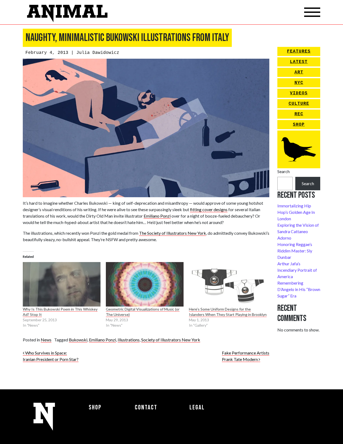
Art (298, 72)
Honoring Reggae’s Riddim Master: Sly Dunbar (294, 251)
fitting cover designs (209, 209)
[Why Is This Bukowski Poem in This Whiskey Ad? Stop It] (61, 284)
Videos (299, 93)
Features (299, 51)
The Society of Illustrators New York (172, 233)
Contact (146, 407)
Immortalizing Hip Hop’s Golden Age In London (296, 212)
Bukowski (78, 339)
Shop (299, 124)
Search (283, 171)
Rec (298, 114)
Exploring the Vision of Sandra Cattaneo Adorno (298, 231)
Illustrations (129, 339)
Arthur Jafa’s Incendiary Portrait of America (297, 270)
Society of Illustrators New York (170, 339)
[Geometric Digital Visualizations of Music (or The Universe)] (145, 284)
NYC (298, 82)
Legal (197, 407)
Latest (299, 61)
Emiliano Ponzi (157, 215)
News (46, 339)
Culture (299, 103)
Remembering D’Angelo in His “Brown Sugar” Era (298, 289)
